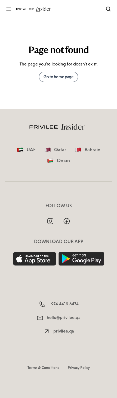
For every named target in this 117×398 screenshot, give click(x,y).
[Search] (108, 9)
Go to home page (58, 76)
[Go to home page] (34, 9)
